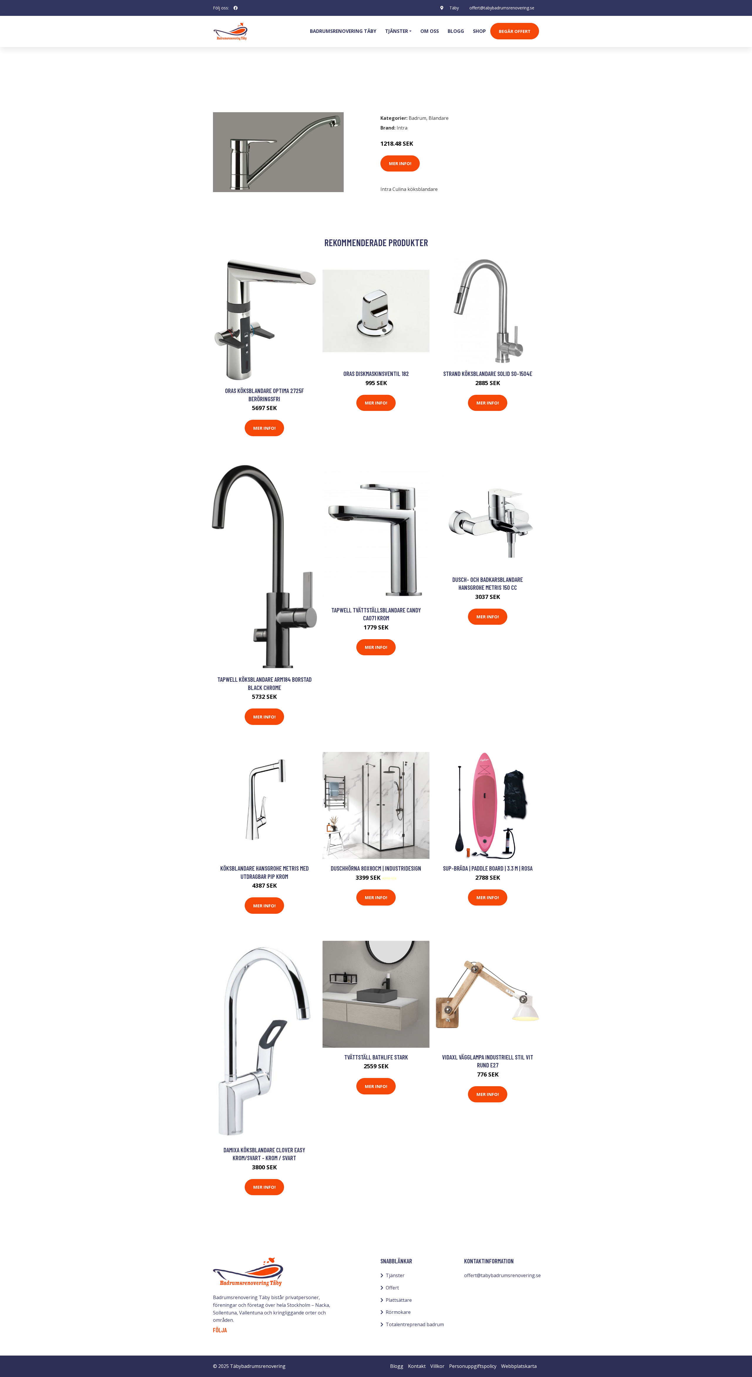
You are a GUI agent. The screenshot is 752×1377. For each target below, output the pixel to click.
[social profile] (235, 8)
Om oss (429, 31)
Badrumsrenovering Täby (343, 31)
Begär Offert (515, 31)
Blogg (456, 31)
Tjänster (395, 1275)
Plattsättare (399, 1300)
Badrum (228, 84)
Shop (479, 31)
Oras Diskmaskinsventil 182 (376, 373)
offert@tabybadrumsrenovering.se (501, 8)
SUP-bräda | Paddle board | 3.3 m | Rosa (488, 868)
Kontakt (417, 1366)
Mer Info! (400, 163)
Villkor (437, 1366)
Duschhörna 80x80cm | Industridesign (376, 868)
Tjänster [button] (396, 31)
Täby (454, 8)
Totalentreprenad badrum (415, 1324)
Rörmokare (398, 1312)
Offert (392, 1287)
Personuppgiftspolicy (472, 1366)
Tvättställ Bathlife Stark (376, 1057)
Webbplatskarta (519, 1366)
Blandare (254, 84)
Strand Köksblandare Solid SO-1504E (487, 373)
